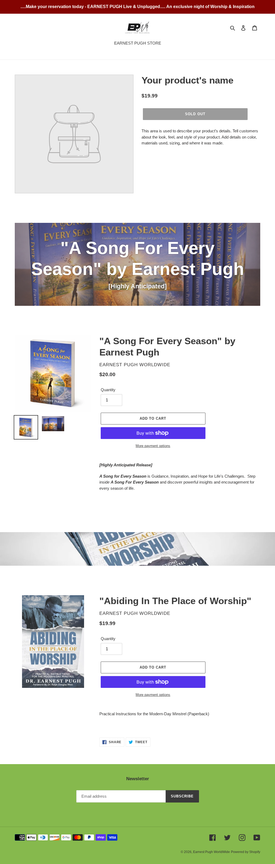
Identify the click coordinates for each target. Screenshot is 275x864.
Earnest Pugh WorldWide (211, 852)
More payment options (153, 446)
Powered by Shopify (245, 852)
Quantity (108, 389)
